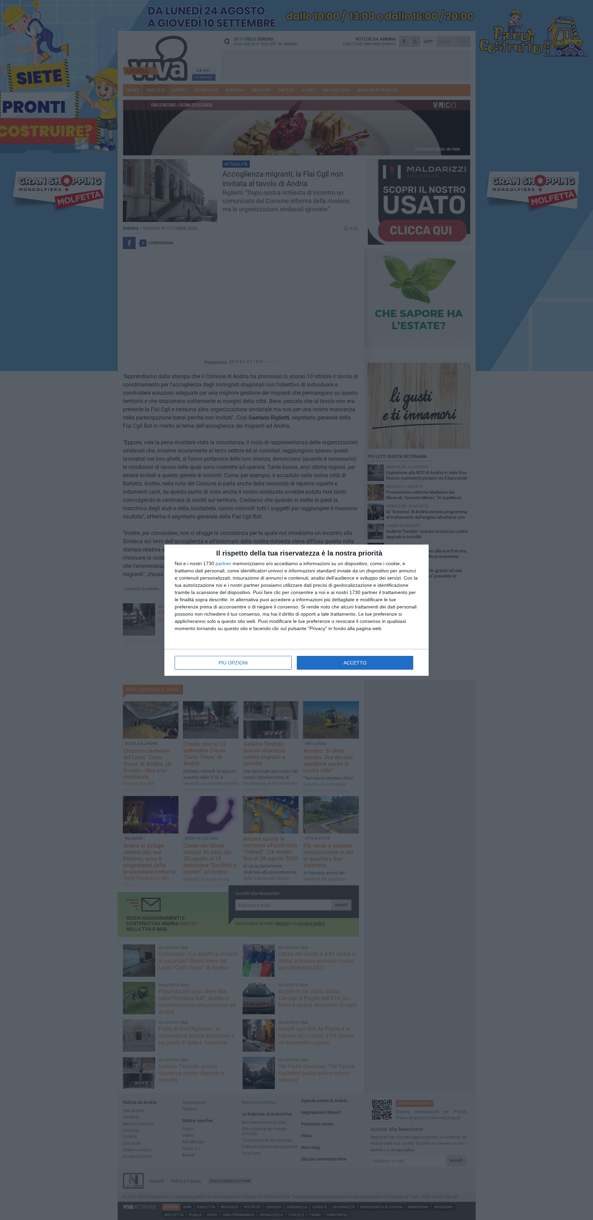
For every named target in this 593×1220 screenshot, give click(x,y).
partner (223, 563)
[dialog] (296, 610)
